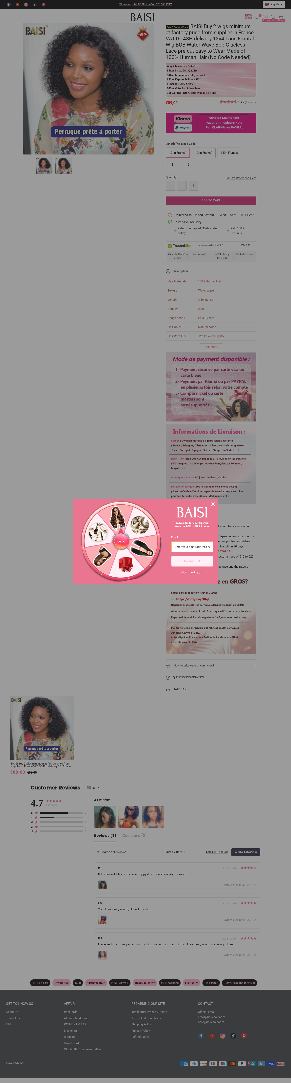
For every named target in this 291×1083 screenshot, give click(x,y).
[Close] (213, 504)
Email (174, 537)
